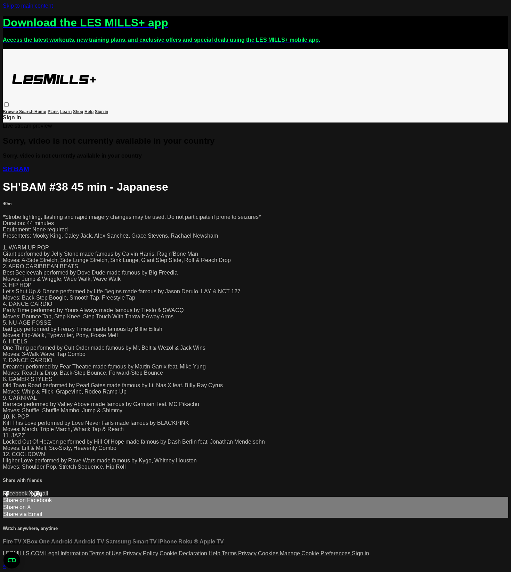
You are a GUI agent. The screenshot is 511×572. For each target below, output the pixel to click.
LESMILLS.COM (23, 553)
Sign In (12, 117)
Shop (78, 111)
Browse (11, 111)
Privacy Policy (140, 553)
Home (40, 111)
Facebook (16, 493)
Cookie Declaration (183, 553)
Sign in (101, 111)
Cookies (269, 553)
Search (26, 111)
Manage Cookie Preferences (316, 553)
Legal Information (66, 553)
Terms (230, 553)
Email (41, 493)
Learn (66, 111)
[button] (6, 104)
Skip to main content (28, 6)
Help (89, 111)
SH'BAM (16, 169)
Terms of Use (105, 553)
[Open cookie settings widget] (11, 560)
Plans (53, 111)
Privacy (248, 553)
